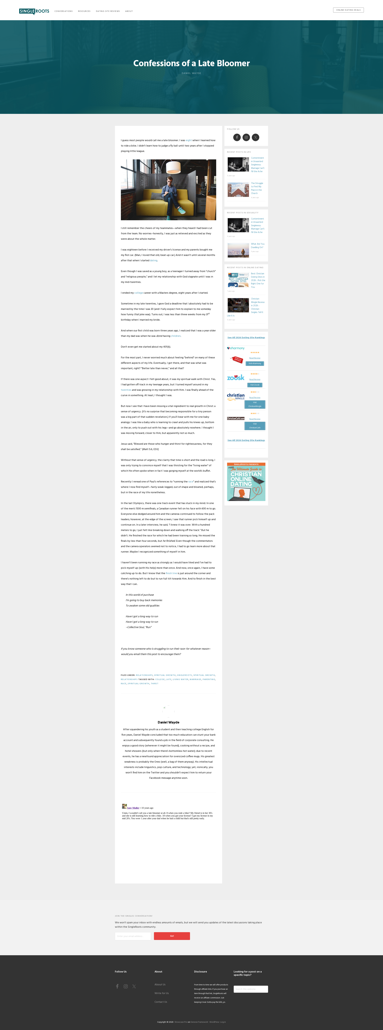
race (190, 482)
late (168, 679)
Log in (223, 1022)
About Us (160, 985)
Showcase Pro (181, 1022)
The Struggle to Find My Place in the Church (257, 188)
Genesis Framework (199, 1022)
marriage (195, 679)
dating (153, 260)
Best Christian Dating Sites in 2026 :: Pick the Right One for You (258, 280)
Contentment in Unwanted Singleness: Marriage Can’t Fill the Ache (258, 164)
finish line (171, 573)
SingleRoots (34, 10)
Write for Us (162, 993)
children (176, 336)
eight (189, 140)
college (138, 293)
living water (181, 679)
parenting (209, 679)
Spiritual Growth (165, 675)
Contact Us (161, 1002)
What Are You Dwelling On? (257, 245)
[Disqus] (168, 840)
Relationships (144, 675)
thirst (154, 683)
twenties (126, 390)
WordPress (214, 1022)
